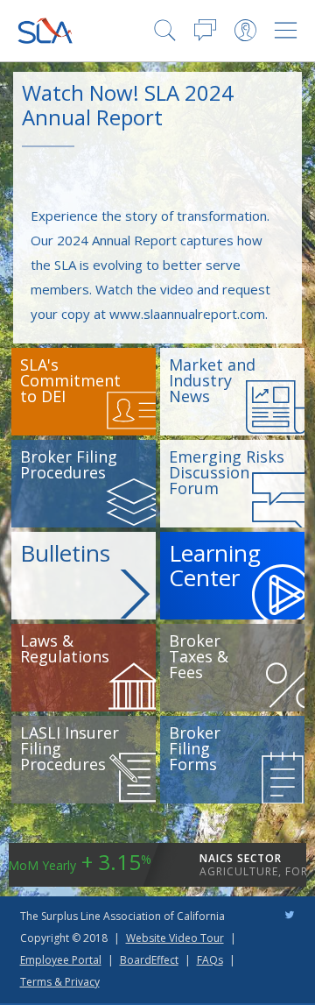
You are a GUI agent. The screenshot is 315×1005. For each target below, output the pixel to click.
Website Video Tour (175, 938)
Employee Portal (61, 959)
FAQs (210, 959)
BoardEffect (149, 959)
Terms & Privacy (60, 981)
